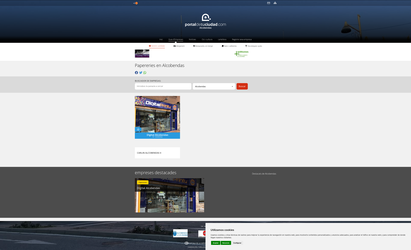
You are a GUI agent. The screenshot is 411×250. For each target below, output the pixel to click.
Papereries (143, 182)
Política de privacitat (205, 247)
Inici (161, 39)
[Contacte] (268, 3)
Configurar (237, 243)
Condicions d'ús (192, 247)
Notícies (192, 39)
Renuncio (225, 243)
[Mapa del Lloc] (275, 3)
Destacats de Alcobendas (264, 173)
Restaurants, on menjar (204, 46)
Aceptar (216, 243)
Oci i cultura (207, 39)
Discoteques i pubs (254, 46)
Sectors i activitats (158, 46)
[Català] (135, 3)
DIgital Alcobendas (148, 188)
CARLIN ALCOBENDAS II (149, 152)
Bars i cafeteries (230, 46)
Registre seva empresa (242, 39)
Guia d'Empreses (175, 39)
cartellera (222, 39)
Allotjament (180, 46)
